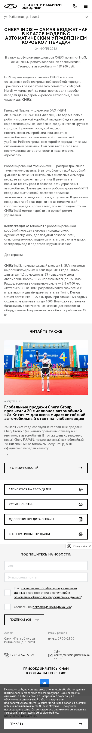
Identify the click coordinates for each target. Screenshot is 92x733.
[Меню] (85, 6)
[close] (90, 546)
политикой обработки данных (66, 689)
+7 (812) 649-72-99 (22, 655)
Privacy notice (80, 546)
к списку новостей (24, 468)
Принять (16, 723)
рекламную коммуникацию (52, 607)
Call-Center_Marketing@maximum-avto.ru (72, 655)
